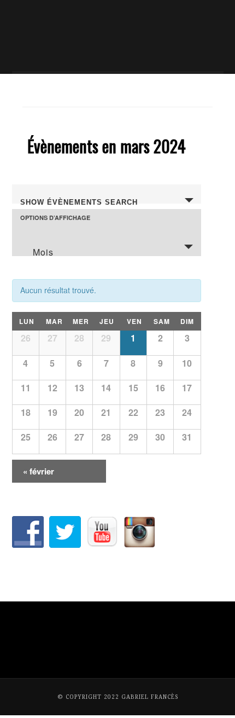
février (38, 471)
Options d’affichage (55, 218)
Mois (43, 251)
